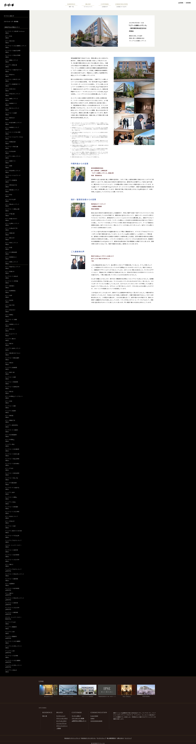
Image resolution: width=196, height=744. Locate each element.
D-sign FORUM (94, 716)
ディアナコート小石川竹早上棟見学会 (12, 608)
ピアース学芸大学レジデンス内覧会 (12, 94)
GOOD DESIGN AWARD (96, 721)
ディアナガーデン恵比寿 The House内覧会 (14, 32)
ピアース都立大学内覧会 (9, 238)
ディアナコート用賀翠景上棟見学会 (11, 613)
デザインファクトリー (62, 726)
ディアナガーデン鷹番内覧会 (11, 320)
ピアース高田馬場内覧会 (9, 584)
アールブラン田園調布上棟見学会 (11, 637)
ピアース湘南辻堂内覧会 (9, 234)
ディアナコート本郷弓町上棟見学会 (11, 603)
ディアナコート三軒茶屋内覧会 (11, 282)
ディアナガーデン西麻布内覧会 (11, 430)
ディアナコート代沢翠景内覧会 (11, 656)
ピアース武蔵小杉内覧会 (9, 272)
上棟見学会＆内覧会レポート (79, 721)
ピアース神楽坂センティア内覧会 (12, 128)
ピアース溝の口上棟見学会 (9, 594)
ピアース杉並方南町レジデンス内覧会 (13, 123)
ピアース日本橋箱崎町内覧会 (11, 435)
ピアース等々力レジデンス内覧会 (12, 109)
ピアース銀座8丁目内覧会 (10, 421)
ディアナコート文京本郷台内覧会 (12, 464)
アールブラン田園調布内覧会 (11, 627)
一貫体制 (58, 728)
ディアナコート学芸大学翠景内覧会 (12, 56)
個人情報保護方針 (111, 738)
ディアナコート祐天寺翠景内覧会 (12, 555)
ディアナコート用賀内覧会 (10, 406)
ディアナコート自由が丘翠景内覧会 (12, 51)
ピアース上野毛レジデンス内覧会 (12, 224)
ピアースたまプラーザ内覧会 (11, 334)
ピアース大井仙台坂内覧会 (10, 152)
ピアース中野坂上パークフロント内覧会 (14, 397)
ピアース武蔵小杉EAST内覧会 (11, 219)
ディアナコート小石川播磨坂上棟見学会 (12, 661)
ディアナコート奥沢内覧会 (10, 526)
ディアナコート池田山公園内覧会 (12, 210)
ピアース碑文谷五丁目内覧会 (11, 186)
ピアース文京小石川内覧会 (10, 89)
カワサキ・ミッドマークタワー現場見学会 (13, 618)
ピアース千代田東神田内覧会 (11, 253)
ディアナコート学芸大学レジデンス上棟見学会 (14, 599)
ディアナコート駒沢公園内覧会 (11, 147)
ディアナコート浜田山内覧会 (11, 498)
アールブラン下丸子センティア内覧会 (13, 541)
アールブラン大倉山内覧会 (10, 502)
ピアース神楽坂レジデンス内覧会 (12, 325)
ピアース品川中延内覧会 (9, 306)
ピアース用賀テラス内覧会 (10, 161)
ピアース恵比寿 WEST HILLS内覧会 (12, 354)
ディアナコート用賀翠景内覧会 (11, 579)
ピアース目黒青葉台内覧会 (10, 291)
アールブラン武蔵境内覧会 (10, 411)
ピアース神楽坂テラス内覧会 (11, 104)
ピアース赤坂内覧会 (8, 402)
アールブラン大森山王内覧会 (11, 671)
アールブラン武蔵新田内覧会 (11, 368)
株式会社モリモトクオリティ (88, 738)
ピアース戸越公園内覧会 (9, 214)
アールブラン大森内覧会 (9, 632)
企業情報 (180, 2)
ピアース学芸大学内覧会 (9, 522)
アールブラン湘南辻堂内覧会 (11, 65)
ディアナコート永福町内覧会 (11, 113)
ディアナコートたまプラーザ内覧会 (12, 176)
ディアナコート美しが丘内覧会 (11, 478)
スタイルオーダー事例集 (78, 718)
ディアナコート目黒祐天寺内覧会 (12, 387)
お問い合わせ (120, 738)
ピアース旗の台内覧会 (9, 344)
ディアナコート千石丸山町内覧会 (12, 536)
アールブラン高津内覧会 (9, 493)
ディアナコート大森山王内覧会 (11, 277)
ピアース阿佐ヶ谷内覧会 (9, 330)
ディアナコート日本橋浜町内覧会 (12, 450)
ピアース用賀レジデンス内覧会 (11, 262)
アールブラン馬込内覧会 (9, 445)
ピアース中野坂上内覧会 (9, 440)
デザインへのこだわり (62, 718)
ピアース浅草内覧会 (8, 296)
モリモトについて (60, 716)
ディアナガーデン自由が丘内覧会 (12, 488)
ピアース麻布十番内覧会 (9, 373)
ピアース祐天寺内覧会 (9, 301)
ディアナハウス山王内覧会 (10, 623)
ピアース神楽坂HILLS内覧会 (11, 258)
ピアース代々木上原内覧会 (10, 200)
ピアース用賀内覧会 (8, 166)
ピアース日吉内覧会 (8, 37)
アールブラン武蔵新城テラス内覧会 (12, 85)
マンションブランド (61, 723)
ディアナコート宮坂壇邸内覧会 (11, 507)
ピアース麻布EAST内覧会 (10, 118)
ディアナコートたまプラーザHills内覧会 (14, 137)
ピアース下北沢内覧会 (9, 469)
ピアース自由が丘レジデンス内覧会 (12, 267)
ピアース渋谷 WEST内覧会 (10, 310)
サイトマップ (128, 738)
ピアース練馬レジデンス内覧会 (11, 99)
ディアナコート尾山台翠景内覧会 (12, 459)
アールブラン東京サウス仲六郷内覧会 (13, 531)
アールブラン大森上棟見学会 (9, 651)
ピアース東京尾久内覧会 (9, 286)
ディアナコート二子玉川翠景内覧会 (12, 133)
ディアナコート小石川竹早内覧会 (12, 560)
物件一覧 (44, 716)
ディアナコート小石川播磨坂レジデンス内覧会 (15, 46)
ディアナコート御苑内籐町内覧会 (12, 358)
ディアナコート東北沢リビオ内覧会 (12, 80)
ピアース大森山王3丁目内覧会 (11, 229)
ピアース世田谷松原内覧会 (10, 142)
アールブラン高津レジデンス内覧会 (12, 349)
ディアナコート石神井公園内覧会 (12, 454)
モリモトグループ (101, 738)
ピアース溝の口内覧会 (9, 565)
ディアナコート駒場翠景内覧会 (11, 382)
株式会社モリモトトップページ (72, 738)
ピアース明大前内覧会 (9, 392)
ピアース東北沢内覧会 (9, 363)
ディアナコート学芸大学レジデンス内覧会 (14, 575)
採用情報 (188, 2)
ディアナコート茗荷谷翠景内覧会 (12, 474)
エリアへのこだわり (61, 721)
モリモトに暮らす (76, 716)
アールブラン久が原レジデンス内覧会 (13, 647)
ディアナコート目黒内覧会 (10, 378)
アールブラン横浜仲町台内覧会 (11, 426)
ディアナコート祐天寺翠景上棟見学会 (12, 589)
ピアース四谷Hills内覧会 (10, 75)
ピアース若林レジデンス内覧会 (11, 243)
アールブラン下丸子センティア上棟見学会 (13, 570)
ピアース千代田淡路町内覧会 (11, 483)
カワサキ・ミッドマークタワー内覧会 (13, 546)
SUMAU (92, 718)
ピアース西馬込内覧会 (9, 315)
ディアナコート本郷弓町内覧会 (11, 551)
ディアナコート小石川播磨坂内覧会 (12, 642)
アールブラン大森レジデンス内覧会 (12, 157)
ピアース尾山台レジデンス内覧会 (12, 205)
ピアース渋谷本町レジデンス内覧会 (12, 171)
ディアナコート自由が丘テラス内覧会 (13, 70)
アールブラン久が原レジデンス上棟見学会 (13, 666)
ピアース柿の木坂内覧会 (9, 41)
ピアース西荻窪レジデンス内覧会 (12, 190)
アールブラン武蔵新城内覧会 (11, 181)
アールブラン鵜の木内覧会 (10, 339)
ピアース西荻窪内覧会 (9, 416)
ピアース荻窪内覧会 (8, 248)
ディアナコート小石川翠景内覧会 (12, 512)
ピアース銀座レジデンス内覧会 (11, 61)
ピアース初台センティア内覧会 (11, 517)
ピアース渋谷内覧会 (8, 195)
